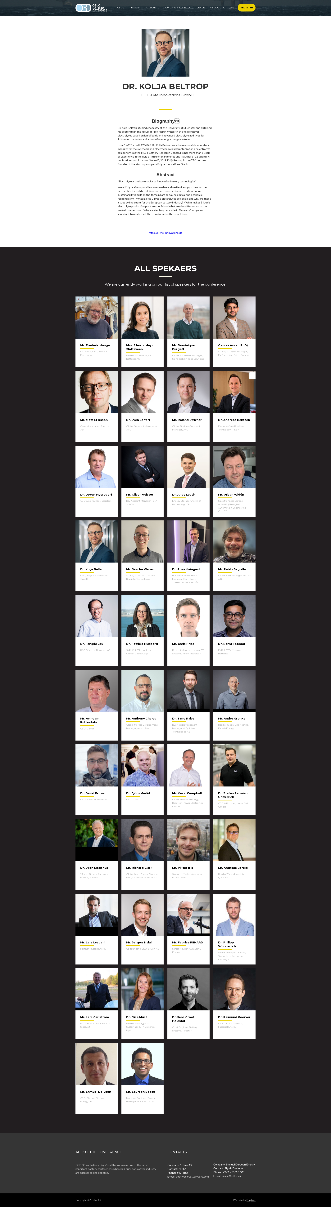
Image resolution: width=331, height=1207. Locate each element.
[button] (217, 7)
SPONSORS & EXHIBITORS (178, 7)
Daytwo (251, 1200)
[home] (91, 8)
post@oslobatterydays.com (192, 1176)
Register (246, 7)
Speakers (152, 7)
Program (136, 7)
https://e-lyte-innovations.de (165, 232)
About (121, 7)
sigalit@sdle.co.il (231, 1176)
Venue (201, 7)
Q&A (231, 7)
